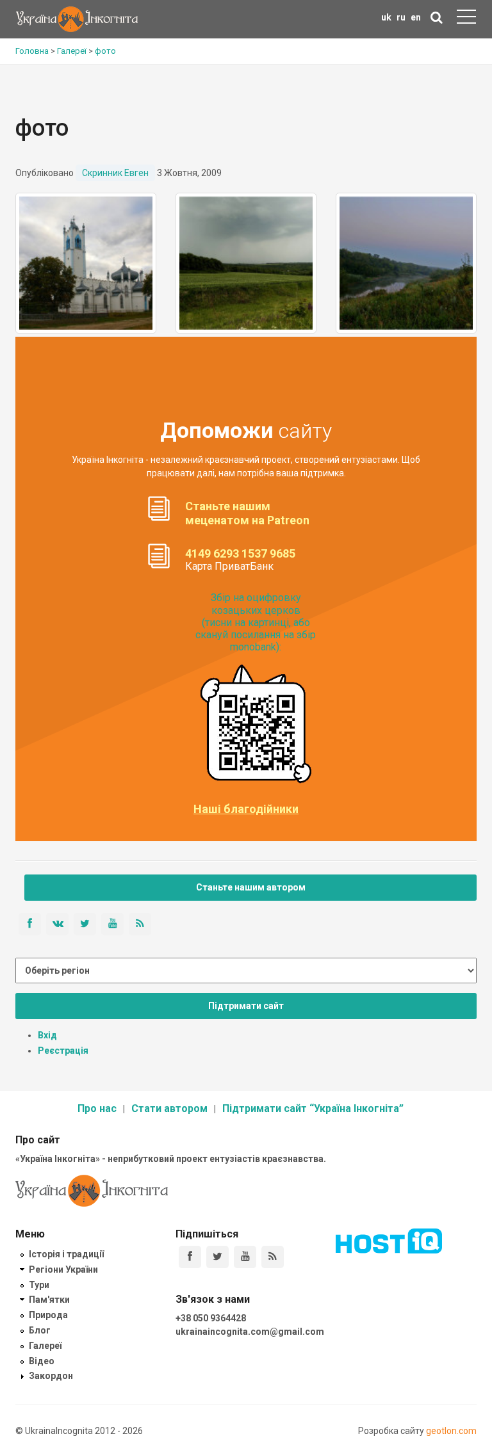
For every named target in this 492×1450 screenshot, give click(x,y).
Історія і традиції (66, 1254)
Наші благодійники (246, 809)
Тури (39, 1285)
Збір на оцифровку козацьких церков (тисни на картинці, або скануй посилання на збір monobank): (255, 622)
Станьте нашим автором (251, 887)
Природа (48, 1315)
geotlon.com (451, 1431)
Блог (40, 1330)
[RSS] (272, 1257)
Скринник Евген (115, 173)
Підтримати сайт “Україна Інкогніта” (313, 1108)
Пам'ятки (49, 1299)
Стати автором (169, 1108)
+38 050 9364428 (211, 1318)
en (416, 17)
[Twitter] (217, 1257)
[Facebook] (190, 1257)
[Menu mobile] (466, 19)
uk (386, 17)
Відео (41, 1361)
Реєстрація (63, 1050)
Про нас (97, 1108)
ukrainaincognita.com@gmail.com (250, 1331)
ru (401, 17)
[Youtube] (245, 1257)
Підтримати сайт (246, 1006)
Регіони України (63, 1269)
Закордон (51, 1376)
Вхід (47, 1035)
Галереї (45, 1346)
